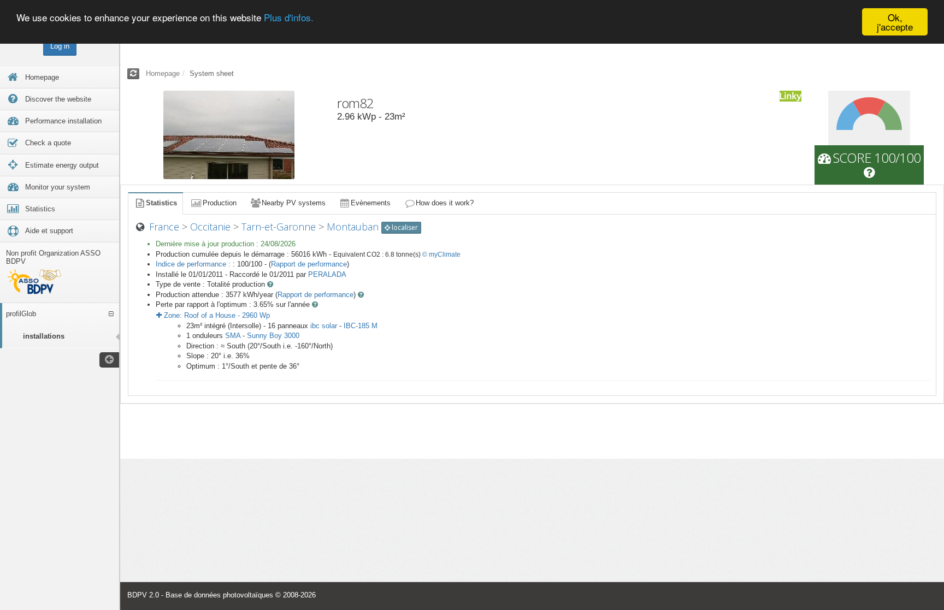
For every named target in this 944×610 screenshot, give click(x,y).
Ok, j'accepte (895, 21)
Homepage (163, 73)
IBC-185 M (360, 326)
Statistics (161, 203)
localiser (404, 227)
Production (220, 203)
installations (43, 336)
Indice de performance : (194, 264)
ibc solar (323, 326)
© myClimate (441, 254)
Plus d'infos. (289, 18)
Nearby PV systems (294, 203)
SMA (232, 335)
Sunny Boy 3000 (273, 335)
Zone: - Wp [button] (216, 315)
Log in (59, 46)
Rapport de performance (309, 264)
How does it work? (445, 203)
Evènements (371, 203)
